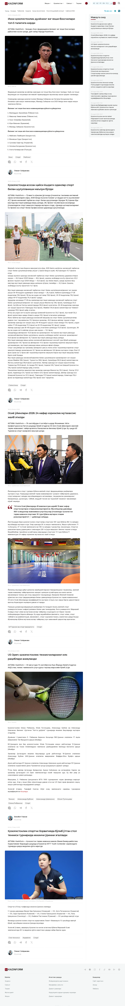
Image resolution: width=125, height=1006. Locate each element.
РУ (100, 3)
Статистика (13, 385)
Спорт (18, 157)
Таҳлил (78, 3)
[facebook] (100, 970)
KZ (94, 3)
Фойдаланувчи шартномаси (58, 981)
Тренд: (7, 11)
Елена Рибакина (15, 803)
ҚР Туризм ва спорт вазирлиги (21, 627)
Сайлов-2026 (70, 11)
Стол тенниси (14, 938)
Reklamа (96, 989)
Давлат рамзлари (55, 989)
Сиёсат (7, 985)
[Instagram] (9, 162)
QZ (97, 3)
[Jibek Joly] (109, 11)
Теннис (12, 799)
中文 (107, 3)
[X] (31, 162)
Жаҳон (7, 996)
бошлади (24, 791)
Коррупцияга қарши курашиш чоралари (62, 992)
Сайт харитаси (98, 981)
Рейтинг (27, 157)
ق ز (111, 3)
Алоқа (95, 985)
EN (104, 3)
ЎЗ (114, 3)
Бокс (11, 157)
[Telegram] (20, 162)
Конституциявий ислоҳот (55, 11)
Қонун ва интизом (38, 11)
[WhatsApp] (15, 162)
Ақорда (13, 11)
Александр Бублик (25, 799)
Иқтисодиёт (9, 992)
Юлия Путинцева (65, 799)
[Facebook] (26, 162)
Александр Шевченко (45, 799)
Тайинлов (20, 11)
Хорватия (26, 938)
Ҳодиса (28, 11)
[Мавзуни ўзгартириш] (88, 3)
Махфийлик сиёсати (56, 985)
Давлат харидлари (55, 996)
